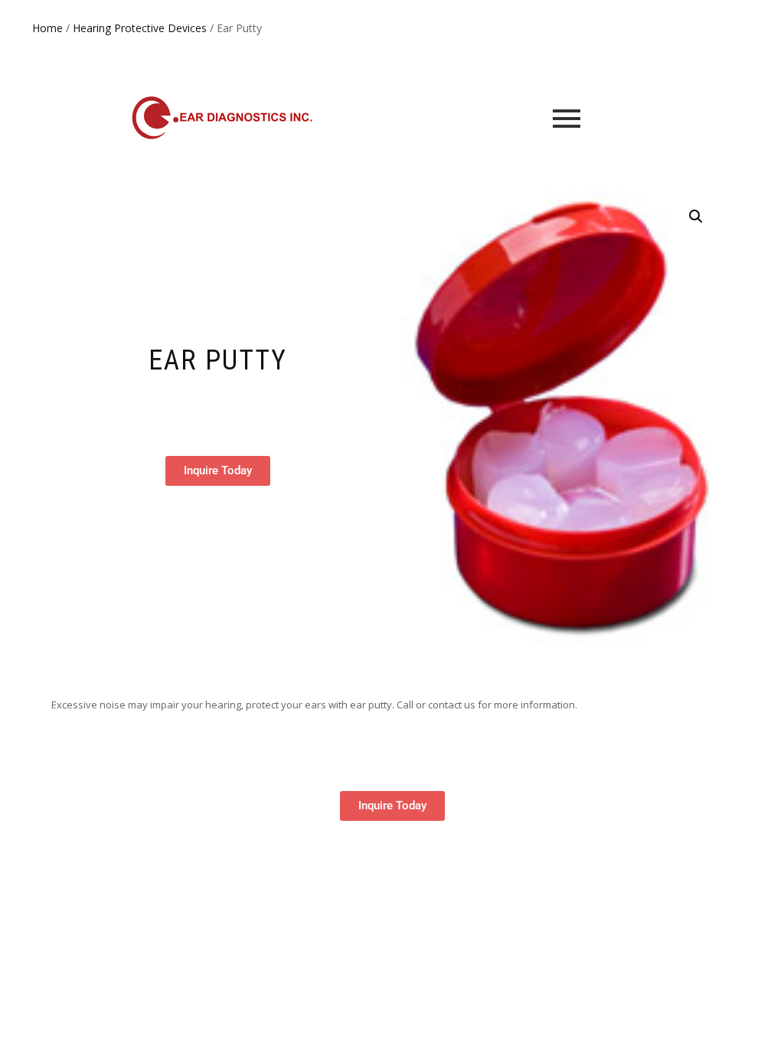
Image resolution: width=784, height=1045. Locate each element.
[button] (696, 216)
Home (47, 28)
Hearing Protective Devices (140, 28)
